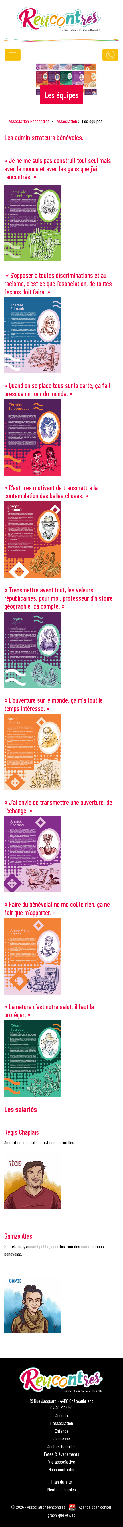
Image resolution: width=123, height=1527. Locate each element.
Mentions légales (61, 1489)
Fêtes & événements (61, 1454)
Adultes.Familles (61, 1446)
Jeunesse (61, 1438)
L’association (61, 1423)
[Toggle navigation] (13, 55)
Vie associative (61, 1461)
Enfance (62, 1431)
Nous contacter (61, 1469)
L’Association (65, 121)
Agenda (61, 1415)
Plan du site (61, 1481)
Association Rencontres (29, 121)
